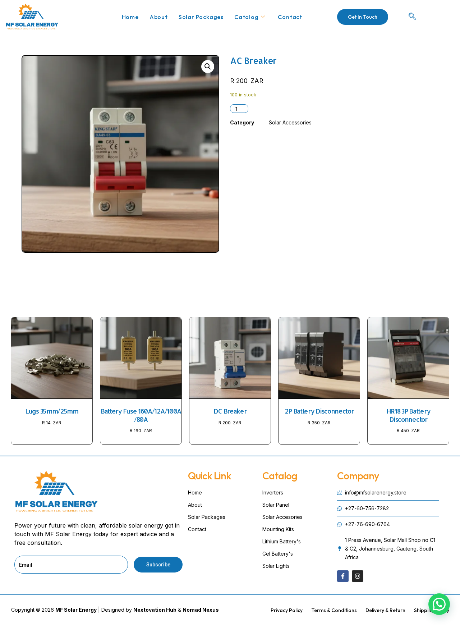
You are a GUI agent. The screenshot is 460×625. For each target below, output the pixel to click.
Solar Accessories (290, 122)
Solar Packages (201, 16)
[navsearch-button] (412, 17)
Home (130, 16)
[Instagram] (357, 576)
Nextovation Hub (154, 610)
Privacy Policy (287, 610)
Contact (290, 16)
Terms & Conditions (334, 610)
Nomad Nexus (201, 610)
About (159, 16)
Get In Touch (362, 17)
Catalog (246, 16)
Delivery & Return (385, 610)
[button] (207, 66)
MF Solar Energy (76, 610)
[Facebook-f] (343, 576)
